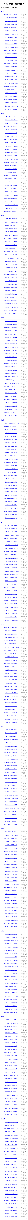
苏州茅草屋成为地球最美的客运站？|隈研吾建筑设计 (12, 1105)
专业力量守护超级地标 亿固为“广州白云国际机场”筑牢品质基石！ (12, 620)
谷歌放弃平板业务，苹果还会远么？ (12, 482)
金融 (2, 931)
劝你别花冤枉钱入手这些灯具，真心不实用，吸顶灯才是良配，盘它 (12, 429)
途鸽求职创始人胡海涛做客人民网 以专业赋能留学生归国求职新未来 (12, 222)
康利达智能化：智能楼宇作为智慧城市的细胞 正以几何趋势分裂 (12, 501)
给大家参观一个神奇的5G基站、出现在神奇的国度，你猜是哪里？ (12, 963)
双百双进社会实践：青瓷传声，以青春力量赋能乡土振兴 (12, 24)
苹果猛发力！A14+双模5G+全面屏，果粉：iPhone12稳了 (12, 884)
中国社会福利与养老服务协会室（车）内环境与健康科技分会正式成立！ (12, 607)
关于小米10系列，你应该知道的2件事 (12, 953)
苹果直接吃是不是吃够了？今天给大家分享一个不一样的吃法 (12, 903)
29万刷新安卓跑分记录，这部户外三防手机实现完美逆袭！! (12, 211)
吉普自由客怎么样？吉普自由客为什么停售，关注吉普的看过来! (12, 126)
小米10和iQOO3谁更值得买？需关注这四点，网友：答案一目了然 (12, 462)
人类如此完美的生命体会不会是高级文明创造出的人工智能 (12, 663)
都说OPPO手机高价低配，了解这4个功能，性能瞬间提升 (12, 1177)
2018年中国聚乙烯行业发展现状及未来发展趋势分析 (12, 1108)
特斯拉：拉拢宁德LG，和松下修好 (12, 1190)
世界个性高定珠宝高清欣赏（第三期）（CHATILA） (12, 854)
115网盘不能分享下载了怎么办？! (12, 808)
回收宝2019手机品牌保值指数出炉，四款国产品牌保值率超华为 (12, 673)
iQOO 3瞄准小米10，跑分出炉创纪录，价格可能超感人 (12, 957)
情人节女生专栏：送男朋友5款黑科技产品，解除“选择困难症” (12, 910)
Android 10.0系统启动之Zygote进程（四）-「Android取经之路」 (12, 1075)
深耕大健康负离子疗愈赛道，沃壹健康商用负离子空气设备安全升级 (12, 40)
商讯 (2, 726)
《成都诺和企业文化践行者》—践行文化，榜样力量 (12, 551)
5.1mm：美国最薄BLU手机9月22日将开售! (12, 133)
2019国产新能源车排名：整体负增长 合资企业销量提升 (12, 1135)
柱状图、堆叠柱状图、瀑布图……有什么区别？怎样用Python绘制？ (12, 1167)
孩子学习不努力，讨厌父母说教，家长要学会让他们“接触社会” (12, 310)
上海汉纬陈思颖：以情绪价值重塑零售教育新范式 (12, 251)
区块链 (3, 1119)
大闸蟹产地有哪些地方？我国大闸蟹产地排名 (12, 1085)
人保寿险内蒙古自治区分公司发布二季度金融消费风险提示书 (12, 89)
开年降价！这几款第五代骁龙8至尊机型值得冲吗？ (12, 581)
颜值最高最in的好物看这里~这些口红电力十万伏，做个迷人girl (12, 926)
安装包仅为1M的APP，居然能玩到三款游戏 (12, 1069)
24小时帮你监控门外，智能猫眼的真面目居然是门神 (12, 960)
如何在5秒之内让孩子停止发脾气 (12, 297)
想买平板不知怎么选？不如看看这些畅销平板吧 (12, 485)
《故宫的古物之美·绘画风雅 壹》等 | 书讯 (12, 999)
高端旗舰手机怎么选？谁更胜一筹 (12, 597)
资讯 (2, 11)
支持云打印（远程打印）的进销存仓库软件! (12, 821)
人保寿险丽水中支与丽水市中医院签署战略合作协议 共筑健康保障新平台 (12, 30)
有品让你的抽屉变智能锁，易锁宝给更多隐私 (12, 702)
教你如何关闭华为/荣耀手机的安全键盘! (12, 142)
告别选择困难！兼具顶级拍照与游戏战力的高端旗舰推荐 (12, 594)
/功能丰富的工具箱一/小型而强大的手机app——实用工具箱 (12, 966)
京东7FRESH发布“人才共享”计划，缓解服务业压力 (12, 514)
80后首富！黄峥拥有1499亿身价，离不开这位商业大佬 (12, 696)
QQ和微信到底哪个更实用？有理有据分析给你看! (12, 762)
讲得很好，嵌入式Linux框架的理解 (12, 1194)
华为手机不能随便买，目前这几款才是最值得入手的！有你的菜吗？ (12, 478)
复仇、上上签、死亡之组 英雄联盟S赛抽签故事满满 (12, 996)
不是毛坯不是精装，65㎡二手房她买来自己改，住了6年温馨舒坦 (12, 442)
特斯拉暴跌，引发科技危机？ (12, 1181)
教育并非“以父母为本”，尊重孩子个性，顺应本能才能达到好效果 (12, 290)
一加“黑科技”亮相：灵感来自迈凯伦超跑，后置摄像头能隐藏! (12, 139)
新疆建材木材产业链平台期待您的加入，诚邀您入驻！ (12, 44)
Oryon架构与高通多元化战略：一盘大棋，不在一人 (12, 535)
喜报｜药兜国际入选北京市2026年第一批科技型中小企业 (12, 525)
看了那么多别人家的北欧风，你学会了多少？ (12, 436)
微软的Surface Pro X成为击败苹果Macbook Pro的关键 (12, 683)
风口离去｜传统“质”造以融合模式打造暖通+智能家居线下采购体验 (12, 1174)
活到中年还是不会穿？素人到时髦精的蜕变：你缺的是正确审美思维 (12, 848)
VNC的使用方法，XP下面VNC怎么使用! (12, 818)
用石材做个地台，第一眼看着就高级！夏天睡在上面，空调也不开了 (12, 452)
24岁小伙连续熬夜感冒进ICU (12, 60)
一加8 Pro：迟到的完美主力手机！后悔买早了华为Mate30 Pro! (12, 129)
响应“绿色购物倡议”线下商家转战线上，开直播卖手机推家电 (12, 1039)
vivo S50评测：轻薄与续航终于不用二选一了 (12, 561)
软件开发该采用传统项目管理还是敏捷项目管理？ (12, 983)
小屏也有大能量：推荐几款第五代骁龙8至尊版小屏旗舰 (12, 584)
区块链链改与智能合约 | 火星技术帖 (12, 709)
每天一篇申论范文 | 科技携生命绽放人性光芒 (12, 913)
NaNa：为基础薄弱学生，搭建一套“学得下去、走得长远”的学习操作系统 (12, 248)
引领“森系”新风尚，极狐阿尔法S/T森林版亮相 (12, 330)
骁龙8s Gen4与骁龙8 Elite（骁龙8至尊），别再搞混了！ (12, 554)
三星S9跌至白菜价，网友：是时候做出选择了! (12, 162)
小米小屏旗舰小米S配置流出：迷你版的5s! (12, 205)
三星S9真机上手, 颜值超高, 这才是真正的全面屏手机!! (12, 788)
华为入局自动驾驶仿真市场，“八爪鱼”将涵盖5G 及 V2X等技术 (12, 402)
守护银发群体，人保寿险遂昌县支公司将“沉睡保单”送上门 (12, 14)
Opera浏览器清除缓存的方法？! (12, 736)
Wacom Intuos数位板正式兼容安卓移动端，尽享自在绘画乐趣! (12, 201)
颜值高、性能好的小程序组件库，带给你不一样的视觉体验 (12, 1065)
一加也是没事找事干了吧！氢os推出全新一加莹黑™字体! (12, 752)
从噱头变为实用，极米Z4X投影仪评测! (12, 729)
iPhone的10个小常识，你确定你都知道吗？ (12, 887)
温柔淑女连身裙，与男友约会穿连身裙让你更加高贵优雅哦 (12, 851)
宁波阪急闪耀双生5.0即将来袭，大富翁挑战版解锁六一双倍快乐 (12, 80)
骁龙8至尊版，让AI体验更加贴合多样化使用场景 (12, 545)
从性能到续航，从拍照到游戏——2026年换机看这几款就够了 (12, 541)
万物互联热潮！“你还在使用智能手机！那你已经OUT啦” (12, 1029)
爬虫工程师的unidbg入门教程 (12, 1187)
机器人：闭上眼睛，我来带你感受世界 (12, 679)
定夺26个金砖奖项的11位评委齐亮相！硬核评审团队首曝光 (12, 1002)
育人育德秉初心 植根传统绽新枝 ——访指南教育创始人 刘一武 (12, 274)
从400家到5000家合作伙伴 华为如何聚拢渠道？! (12, 775)
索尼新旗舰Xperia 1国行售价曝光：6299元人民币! (12, 152)
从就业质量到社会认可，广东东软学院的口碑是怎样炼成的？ (12, 225)
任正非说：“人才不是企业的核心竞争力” (12, 900)
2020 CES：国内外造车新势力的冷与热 (12, 495)
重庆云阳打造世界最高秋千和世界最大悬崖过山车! (12, 195)
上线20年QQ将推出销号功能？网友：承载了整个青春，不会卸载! (12, 120)
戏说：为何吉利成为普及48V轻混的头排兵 (12, 647)
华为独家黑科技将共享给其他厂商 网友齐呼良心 (12, 399)
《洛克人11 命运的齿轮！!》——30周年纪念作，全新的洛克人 (12, 715)
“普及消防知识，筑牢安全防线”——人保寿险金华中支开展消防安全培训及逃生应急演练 (12, 99)
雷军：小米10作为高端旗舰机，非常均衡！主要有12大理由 (12, 475)
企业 (2, 522)
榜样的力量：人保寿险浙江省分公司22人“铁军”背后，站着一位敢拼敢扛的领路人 (12, 73)
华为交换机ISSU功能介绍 (11, 1184)
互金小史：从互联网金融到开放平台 (12, 973)
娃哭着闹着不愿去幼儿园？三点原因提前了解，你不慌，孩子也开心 (12, 284)
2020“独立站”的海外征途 (11, 511)
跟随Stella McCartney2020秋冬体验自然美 (12, 864)
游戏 (2, 624)
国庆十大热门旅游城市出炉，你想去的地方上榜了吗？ (12, 1088)
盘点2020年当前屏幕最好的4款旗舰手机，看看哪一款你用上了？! (12, 814)
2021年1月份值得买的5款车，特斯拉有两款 (12, 357)
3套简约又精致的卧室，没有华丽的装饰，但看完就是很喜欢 (12, 423)
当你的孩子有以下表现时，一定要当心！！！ (12, 307)
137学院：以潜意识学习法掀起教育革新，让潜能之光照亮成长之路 (12, 258)
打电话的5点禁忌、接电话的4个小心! (12, 178)
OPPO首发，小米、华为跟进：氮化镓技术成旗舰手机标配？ (12, 1122)
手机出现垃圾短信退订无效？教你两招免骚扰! (12, 785)
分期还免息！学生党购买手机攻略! (12, 805)
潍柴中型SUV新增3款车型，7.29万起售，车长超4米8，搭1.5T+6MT (12, 376)
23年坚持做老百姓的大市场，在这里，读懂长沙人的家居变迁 (12, 917)
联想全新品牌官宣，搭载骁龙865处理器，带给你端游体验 (12, 465)
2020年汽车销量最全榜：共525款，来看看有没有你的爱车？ (12, 360)
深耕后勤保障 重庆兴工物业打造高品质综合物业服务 (12, 76)
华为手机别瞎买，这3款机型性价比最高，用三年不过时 (12, 1052)
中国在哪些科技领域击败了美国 (12, 1026)
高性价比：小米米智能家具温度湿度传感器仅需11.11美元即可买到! (12, 185)
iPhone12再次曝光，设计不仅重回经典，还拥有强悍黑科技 (12, 409)
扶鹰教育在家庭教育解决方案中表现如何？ (12, 264)
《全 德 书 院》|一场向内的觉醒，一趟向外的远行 (12, 238)
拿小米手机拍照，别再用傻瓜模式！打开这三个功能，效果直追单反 (12, 1145)
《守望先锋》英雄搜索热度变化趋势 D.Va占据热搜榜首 (12, 722)
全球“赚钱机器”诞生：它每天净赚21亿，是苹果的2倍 (12, 650)
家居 (2, 420)
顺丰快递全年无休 (9, 1125)
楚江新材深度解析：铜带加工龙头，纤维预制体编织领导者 (12, 1217)
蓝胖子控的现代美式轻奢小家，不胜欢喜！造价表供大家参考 (12, 446)
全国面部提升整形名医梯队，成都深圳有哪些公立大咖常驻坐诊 (12, 93)
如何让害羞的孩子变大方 (11, 300)
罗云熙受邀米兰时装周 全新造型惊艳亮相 (12, 1006)
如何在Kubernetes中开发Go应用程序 (12, 498)
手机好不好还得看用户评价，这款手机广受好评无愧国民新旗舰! (12, 198)
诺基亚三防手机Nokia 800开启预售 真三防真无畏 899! (12, 116)
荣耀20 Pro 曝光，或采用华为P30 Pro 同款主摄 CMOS (12, 459)
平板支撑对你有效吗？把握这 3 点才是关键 (12, 1055)
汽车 (2, 318)
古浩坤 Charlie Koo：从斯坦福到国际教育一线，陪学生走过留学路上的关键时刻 (12, 228)
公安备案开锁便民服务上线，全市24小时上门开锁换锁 (12, 66)
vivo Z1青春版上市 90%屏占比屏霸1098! (12, 782)
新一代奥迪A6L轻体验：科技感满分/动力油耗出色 (12, 1197)
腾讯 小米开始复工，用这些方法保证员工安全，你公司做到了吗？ (12, 653)
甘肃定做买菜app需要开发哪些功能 (12, 1171)
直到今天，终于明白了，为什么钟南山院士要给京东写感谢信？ (12, 1154)
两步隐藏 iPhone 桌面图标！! (12, 772)
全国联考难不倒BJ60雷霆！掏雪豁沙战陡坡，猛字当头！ (12, 340)
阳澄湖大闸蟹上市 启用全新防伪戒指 (12, 989)
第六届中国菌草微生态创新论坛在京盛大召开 (12, 83)
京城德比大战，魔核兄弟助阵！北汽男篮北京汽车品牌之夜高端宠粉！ (12, 337)
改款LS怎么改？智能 (10, 366)
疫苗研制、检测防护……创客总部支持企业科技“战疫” (12, 894)
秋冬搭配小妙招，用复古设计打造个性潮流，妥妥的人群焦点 (12, 835)
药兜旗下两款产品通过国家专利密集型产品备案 (12, 528)
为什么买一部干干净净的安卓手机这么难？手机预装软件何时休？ (12, 508)
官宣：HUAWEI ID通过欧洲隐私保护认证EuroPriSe (12, 627)
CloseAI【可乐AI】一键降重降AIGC (12, 281)
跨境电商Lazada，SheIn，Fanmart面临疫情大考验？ (12, 706)
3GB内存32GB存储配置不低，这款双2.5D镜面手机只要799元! (12, 165)
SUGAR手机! (8, 182)
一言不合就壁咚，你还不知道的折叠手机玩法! (12, 146)
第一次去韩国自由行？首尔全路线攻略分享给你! (12, 759)
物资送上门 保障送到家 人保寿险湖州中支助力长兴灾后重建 (12, 27)
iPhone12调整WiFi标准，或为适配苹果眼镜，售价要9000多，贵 (12, 456)
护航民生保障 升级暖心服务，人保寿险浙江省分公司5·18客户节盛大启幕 (12, 96)
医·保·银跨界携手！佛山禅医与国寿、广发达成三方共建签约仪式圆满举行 (12, 37)
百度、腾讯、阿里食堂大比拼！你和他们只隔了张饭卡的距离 (12, 472)
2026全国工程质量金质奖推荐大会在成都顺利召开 (12, 70)
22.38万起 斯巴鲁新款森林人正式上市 (12, 383)
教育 (2, 215)
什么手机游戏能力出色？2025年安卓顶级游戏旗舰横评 (12, 558)
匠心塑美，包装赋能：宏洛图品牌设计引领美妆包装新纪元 (12, 613)
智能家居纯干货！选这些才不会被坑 (12, 505)
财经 (2, 113)
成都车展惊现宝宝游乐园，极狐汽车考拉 (12, 324)
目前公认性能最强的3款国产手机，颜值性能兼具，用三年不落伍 (12, 940)
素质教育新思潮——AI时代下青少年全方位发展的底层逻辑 (12, 271)
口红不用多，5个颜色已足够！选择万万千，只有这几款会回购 (12, 1101)
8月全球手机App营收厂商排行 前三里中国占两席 (12, 1095)
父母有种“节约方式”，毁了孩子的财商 (12, 303)
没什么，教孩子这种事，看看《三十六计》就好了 (12, 313)
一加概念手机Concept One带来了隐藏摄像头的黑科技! (12, 742)
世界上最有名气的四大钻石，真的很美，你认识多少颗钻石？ (12, 831)
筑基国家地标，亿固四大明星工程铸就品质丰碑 (12, 610)
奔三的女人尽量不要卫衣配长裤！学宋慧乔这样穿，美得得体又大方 (12, 881)
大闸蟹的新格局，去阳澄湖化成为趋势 (12, 1082)
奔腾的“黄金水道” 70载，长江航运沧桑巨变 (12, 986)
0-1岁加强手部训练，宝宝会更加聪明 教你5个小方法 (12, 294)
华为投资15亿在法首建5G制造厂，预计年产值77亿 (12, 396)
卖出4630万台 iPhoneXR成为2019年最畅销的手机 (12, 412)
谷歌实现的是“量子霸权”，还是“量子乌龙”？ (12, 993)
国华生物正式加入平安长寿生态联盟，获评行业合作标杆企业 (12, 47)
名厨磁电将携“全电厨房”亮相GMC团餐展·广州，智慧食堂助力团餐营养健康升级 (12, 261)
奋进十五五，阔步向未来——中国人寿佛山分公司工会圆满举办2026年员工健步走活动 (12, 21)
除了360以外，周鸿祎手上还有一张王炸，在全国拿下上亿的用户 (12, 693)
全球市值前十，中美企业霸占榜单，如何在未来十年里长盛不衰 (12, 897)
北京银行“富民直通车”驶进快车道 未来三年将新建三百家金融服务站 (12, 1012)
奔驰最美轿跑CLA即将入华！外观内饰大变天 (12, 373)
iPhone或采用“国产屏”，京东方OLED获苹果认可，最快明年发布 (12, 643)
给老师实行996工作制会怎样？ (12, 469)
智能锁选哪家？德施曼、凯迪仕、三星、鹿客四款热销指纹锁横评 (12, 1091)
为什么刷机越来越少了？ (11, 1049)
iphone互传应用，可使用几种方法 (12, 686)
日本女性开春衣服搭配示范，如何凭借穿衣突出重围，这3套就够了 (12, 841)
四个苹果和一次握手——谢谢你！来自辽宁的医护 (12, 666)
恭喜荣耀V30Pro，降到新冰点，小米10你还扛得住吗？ (12, 676)
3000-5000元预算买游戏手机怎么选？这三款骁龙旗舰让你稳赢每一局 (12, 538)
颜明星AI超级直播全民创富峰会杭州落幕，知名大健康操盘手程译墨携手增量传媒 (12, 600)
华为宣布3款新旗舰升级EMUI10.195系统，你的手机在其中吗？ (12, 1151)
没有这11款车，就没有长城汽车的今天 (12, 353)
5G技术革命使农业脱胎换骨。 (12, 415)
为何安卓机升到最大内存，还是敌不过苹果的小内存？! (12, 811)
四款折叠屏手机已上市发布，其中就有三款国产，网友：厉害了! (12, 123)
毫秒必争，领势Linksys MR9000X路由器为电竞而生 (12, 518)
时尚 (2, 828)
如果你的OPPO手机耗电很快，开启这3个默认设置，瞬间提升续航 (12, 660)
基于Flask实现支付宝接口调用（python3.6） (12, 1164)
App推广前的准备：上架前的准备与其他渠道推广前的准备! (12, 208)
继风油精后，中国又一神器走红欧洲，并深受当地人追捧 (12, 1042)
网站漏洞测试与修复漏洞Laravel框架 (12, 920)
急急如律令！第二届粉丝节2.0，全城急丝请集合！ (12, 57)
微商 (2, 1016)
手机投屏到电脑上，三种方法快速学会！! (12, 136)
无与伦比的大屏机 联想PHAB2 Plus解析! (12, 798)
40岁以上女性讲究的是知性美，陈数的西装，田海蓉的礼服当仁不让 (12, 861)
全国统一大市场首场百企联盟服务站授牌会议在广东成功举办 (12, 603)
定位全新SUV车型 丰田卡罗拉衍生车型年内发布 (12, 393)
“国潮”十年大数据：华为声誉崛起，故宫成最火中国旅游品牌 (12, 1203)
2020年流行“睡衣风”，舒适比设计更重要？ (12, 845)
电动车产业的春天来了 (10, 976)
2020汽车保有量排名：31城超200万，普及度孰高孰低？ (12, 347)
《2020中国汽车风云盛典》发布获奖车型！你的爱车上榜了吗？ (12, 350)
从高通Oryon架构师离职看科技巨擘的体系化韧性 (12, 574)
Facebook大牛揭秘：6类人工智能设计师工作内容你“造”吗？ (12, 699)
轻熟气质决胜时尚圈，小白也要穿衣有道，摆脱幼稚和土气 (12, 867)
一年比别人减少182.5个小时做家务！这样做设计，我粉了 (12, 433)
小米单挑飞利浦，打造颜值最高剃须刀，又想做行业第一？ (12, 689)
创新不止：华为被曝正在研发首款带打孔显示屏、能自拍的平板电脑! (12, 192)
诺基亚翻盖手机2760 (10, 1131)
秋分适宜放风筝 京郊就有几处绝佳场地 (12, 712)
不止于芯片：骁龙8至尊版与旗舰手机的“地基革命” (12, 587)
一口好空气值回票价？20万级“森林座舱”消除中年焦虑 (12, 321)
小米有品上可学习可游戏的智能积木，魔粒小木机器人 (12, 947)
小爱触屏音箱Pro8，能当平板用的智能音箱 (12, 1158)
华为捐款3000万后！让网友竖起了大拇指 (12, 1141)
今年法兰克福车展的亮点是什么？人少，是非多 (12, 1210)
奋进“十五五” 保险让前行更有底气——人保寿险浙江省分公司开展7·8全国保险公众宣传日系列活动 (12, 50)
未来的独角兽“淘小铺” (10, 1072)
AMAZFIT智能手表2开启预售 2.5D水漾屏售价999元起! (12, 172)
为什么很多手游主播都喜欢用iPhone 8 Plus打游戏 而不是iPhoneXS (12, 406)
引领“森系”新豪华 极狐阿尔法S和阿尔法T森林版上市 (12, 334)
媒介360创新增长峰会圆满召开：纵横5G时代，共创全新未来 (12, 1200)
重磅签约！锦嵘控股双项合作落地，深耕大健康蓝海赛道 (12, 86)
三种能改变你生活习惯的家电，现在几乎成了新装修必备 (12, 449)
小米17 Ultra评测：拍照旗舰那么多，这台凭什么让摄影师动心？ (12, 564)
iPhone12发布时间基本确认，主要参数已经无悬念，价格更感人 (12, 934)
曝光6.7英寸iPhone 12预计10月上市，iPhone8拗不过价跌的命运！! (12, 156)
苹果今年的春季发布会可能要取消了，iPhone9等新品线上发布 (12, 630)
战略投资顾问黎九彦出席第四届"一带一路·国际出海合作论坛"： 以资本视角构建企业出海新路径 (12, 268)
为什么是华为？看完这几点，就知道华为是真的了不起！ (12, 1023)
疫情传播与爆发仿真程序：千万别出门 (12, 943)
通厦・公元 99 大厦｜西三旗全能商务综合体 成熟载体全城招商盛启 (12, 106)
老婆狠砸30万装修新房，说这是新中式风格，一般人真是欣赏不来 (12, 426)
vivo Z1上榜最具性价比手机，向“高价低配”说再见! (12, 801)
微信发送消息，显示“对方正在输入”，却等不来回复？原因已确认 (12, 1033)
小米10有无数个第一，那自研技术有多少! (12, 795)
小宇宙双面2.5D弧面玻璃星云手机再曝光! (12, 169)
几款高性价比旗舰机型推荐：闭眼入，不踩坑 (12, 567)
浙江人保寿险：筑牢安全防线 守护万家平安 (12, 109)
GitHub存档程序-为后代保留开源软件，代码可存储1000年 (12, 923)
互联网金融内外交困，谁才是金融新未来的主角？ (12, 1009)
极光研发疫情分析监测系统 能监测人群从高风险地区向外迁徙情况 (12, 488)
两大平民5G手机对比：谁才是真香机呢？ (12, 1036)
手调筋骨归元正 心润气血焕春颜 (12, 241)
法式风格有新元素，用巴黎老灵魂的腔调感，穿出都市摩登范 (12, 877)
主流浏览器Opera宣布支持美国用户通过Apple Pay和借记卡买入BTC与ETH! (12, 755)
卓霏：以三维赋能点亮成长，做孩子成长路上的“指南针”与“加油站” (12, 277)
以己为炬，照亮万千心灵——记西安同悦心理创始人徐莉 (12, 245)
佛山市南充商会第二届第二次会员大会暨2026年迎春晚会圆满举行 (12, 617)
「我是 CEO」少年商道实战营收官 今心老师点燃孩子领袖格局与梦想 (12, 218)
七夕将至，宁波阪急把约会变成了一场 (12, 34)
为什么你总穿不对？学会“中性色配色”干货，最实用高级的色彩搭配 (12, 838)
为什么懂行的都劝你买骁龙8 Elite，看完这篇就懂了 (12, 532)
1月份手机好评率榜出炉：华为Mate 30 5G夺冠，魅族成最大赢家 (12, 657)
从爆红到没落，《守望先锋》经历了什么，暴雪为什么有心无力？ (12, 719)
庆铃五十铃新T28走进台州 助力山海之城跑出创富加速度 (12, 63)
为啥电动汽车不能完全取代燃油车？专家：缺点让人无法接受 (12, 1059)
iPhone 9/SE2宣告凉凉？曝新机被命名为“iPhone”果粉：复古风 (12, 1128)
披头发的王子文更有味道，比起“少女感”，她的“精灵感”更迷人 (12, 871)
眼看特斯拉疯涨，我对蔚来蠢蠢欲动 (12, 670)
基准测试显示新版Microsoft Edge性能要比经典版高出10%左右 (12, 907)
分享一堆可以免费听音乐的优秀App (12, 970)
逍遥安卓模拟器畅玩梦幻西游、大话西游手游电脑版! (12, 188)
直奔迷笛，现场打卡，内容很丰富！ (12, 344)
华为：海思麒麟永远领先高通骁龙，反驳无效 (12, 1046)
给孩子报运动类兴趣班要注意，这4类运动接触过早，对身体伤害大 (12, 287)
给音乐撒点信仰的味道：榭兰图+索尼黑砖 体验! (12, 769)
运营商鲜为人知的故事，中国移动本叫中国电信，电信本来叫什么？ (12, 890)
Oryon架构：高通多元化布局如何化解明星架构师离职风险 (12, 571)
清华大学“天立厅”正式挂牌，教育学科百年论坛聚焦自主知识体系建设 (12, 232)
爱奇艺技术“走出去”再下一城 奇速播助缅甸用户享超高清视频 (12, 491)
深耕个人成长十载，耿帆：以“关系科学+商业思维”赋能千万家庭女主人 (12, 254)
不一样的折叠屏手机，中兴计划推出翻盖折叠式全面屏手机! (12, 749)
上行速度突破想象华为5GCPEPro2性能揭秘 (12, 634)
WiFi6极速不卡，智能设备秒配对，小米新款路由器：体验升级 (12, 637)
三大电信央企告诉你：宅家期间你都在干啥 (12, 937)
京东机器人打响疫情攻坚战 (11, 1138)
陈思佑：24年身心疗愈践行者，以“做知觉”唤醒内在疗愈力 (12, 235)
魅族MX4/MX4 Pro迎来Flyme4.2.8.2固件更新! (12, 739)
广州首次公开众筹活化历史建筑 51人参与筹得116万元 (12, 1111)
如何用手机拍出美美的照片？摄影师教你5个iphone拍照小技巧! (12, 765)
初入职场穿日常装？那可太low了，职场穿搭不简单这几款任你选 (12, 874)
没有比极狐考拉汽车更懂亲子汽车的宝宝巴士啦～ (12, 327)
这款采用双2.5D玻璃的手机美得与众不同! (12, 778)
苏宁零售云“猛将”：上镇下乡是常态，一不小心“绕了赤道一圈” (12, 1213)
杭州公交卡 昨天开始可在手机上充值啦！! (12, 159)
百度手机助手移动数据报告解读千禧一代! (12, 824)
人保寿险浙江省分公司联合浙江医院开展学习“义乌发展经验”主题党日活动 (12, 53)
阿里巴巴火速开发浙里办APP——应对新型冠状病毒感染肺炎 (12, 1161)
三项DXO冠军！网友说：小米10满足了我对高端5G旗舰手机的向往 (12, 950)
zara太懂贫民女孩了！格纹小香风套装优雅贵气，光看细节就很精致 (12, 1207)
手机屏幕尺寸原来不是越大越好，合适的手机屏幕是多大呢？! (12, 791)
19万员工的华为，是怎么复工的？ (12, 640)
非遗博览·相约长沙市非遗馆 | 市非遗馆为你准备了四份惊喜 (12, 1098)
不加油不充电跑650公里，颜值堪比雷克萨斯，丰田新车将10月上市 (12, 386)
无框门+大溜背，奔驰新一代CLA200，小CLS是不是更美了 (12, 389)
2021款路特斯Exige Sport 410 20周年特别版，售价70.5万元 (12, 380)
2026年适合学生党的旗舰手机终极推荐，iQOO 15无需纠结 (12, 577)
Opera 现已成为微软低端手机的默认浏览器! (12, 746)
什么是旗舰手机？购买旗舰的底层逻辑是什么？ (12, 590)
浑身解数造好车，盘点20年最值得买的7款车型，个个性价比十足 (12, 363)
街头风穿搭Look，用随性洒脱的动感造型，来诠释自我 (12, 858)
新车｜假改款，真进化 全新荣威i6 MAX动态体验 (12, 370)
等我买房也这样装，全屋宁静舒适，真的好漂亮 (12, 439)
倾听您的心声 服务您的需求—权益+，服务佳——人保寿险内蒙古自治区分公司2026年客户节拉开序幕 (12, 102)
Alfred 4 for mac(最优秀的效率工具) (12, 979)
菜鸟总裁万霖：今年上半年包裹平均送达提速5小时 (12, 1114)
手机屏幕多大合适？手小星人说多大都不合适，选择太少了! (12, 175)
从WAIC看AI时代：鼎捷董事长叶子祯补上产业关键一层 (12, 548)
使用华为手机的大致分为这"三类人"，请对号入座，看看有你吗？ (12, 1148)
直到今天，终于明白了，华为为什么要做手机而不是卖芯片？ (12, 1062)
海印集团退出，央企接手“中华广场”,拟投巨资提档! (12, 149)
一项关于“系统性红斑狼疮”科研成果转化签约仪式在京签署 (12, 17)
